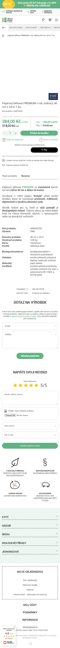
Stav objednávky (30, 580)
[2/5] (20, 385)
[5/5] (36, 385)
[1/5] (15, 385)
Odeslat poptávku (30, 355)
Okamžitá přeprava (48, 12)
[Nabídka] (57, 20)
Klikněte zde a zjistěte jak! (38, 5)
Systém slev (33, 12)
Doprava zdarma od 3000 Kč (14, 12)
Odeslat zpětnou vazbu (30, 446)
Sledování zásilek (30, 585)
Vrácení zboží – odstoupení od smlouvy (30, 594)
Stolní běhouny (45, 27)
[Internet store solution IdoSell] (30, 643)
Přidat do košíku (39, 133)
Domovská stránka (15, 27)
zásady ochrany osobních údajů (23, 316)
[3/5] (26, 385)
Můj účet (30, 605)
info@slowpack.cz (30, 627)
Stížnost (30, 590)
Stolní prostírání (31, 27)
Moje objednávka (30, 571)
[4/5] (31, 385)
